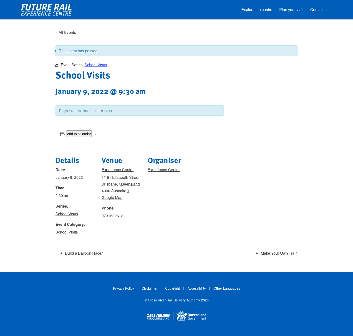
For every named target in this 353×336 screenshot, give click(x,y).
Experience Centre (118, 169)
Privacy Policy (123, 288)
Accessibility (197, 288)
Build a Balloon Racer (84, 253)
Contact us (319, 9)
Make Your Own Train (279, 253)
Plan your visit (291, 9)
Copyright (172, 288)
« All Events (65, 32)
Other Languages (226, 288)
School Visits (66, 213)
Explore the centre (256, 9)
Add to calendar (79, 133)
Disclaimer (150, 288)
